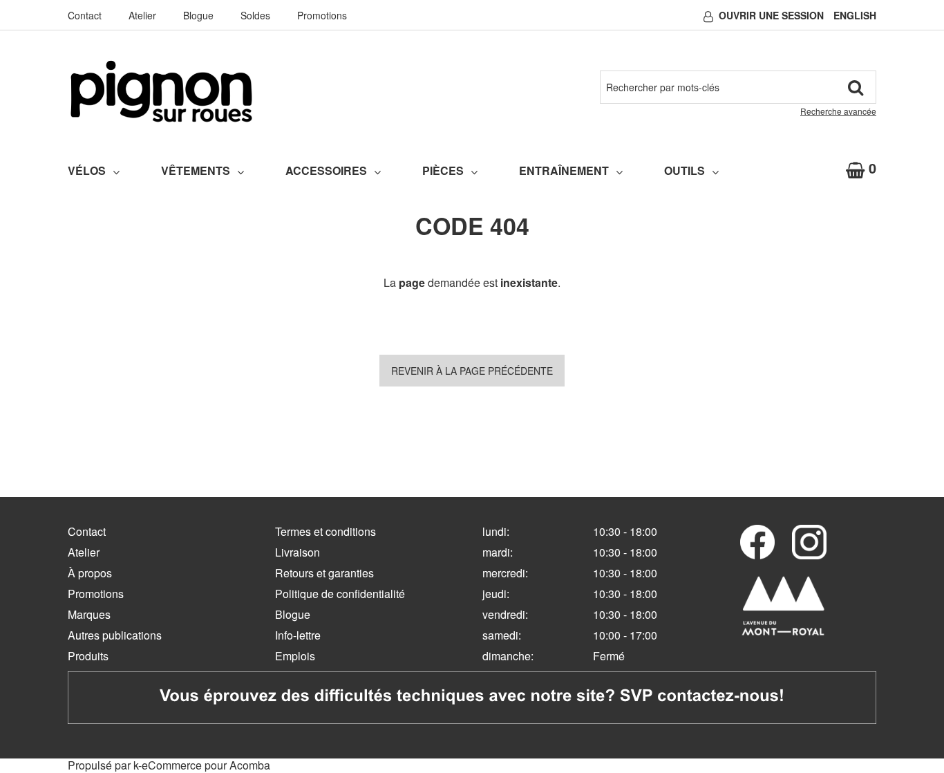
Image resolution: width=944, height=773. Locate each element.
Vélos (87, 170)
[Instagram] (809, 542)
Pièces (443, 170)
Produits (88, 656)
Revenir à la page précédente (472, 371)
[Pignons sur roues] (161, 91)
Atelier (142, 15)
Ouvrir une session (771, 15)
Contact (85, 15)
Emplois (295, 656)
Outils (684, 170)
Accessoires (326, 170)
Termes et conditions (325, 531)
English (854, 15)
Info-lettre (298, 635)
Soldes (255, 15)
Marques (89, 614)
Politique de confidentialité (340, 594)
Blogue (198, 15)
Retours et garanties (324, 573)
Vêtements (195, 170)
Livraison (297, 552)
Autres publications (115, 635)
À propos (90, 573)
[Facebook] (757, 542)
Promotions (322, 15)
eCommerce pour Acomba (206, 765)
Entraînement (564, 170)
